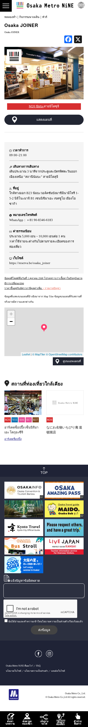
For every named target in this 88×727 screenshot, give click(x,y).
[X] (78, 39)
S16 (22, 419)
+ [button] (11, 314)
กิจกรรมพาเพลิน (29, 17)
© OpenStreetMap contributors (64, 354)
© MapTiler (38, 354)
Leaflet (26, 354)
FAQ (38, 666)
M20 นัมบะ (36, 106)
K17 (35, 419)
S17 (28, 419)
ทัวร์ (44, 17)
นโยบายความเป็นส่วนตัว (36, 671)
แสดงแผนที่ (44, 119)
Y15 (14, 419)
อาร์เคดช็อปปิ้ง (13, 438)
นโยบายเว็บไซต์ (13, 671)
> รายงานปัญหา (52, 288)
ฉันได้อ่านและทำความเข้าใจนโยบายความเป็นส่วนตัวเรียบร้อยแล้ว (45, 621)
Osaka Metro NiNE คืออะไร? (19, 666)
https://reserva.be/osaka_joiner (29, 263)
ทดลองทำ (10, 17)
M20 (7, 419)
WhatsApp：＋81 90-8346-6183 (31, 220)
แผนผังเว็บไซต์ (58, 671)
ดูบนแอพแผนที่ (72, 361)
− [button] (11, 321)
